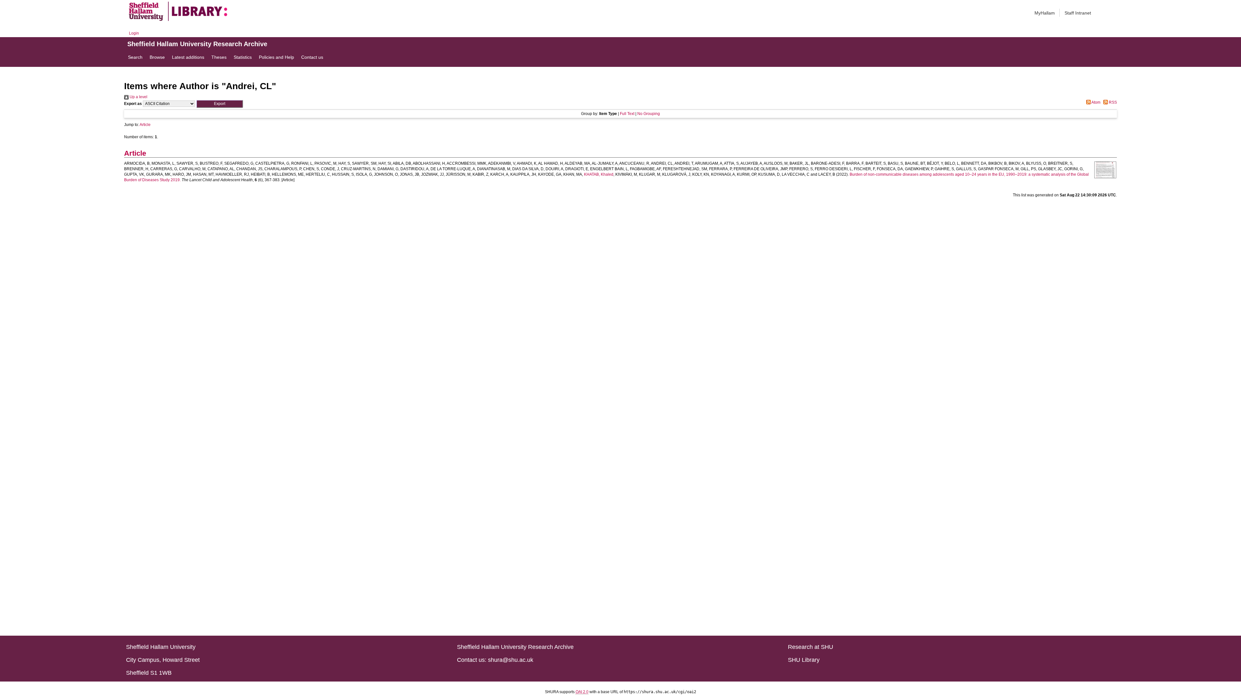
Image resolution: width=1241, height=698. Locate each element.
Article (145, 124)
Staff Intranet (1078, 13)
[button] (219, 104)
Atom (1095, 102)
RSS (1112, 102)
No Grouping (648, 113)
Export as (133, 103)
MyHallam (1044, 13)
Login (134, 33)
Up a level (138, 97)
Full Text (627, 113)
